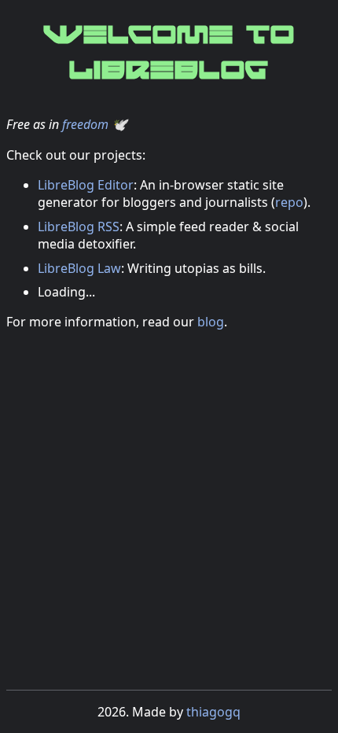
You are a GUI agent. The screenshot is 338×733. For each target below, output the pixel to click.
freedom (85, 124)
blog (210, 321)
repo (289, 202)
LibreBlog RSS (78, 226)
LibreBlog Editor (86, 184)
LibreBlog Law (79, 268)
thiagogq (213, 711)
